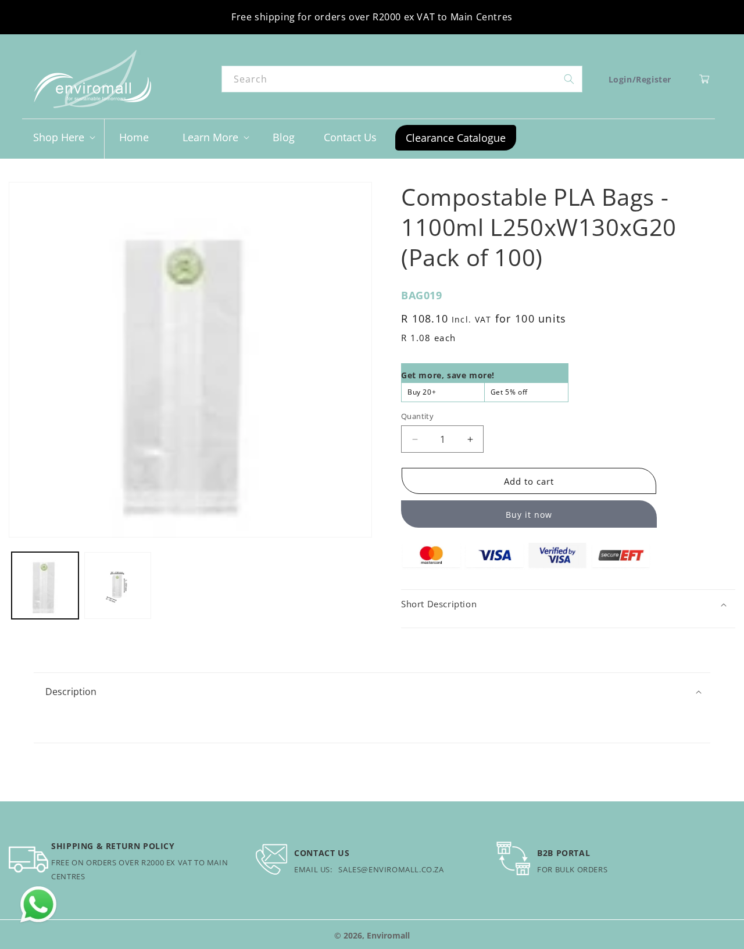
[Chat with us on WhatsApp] (38, 905)
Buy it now (529, 514)
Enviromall (388, 935)
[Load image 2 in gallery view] (117, 585)
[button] (63, 137)
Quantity (417, 416)
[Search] (569, 79)
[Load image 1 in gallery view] (45, 585)
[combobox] (402, 79)
